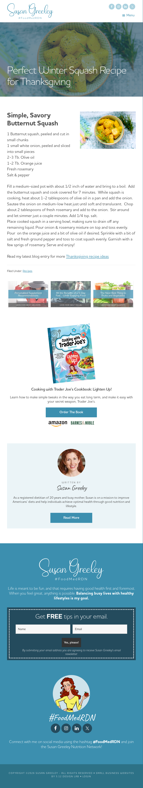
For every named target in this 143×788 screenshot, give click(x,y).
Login (87, 776)
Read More (71, 517)
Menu (130, 15)
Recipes (27, 271)
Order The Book (71, 412)
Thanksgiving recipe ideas (87, 256)
